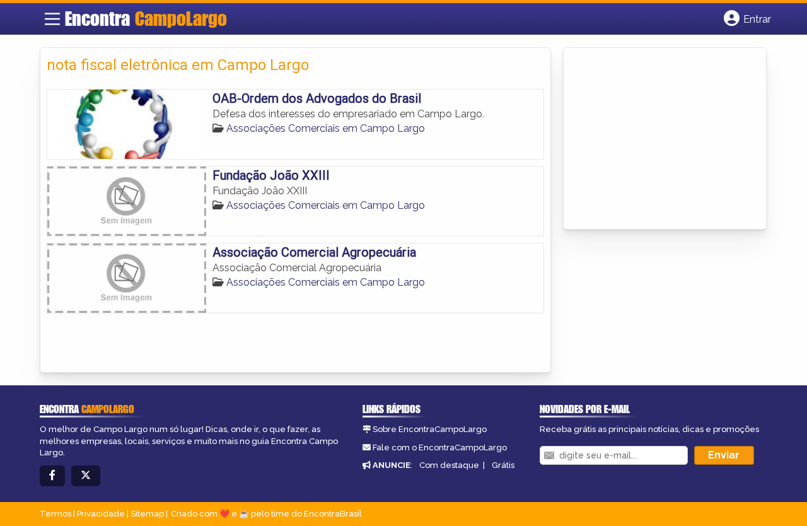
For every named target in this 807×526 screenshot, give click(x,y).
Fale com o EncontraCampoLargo (440, 447)
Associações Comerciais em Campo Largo (325, 128)
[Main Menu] (52, 19)
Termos (55, 513)
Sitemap (147, 513)
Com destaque (449, 465)
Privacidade (101, 513)
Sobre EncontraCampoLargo (430, 429)
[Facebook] (52, 475)
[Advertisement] (664, 139)
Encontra (146, 18)
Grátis (503, 465)
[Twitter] (85, 475)
